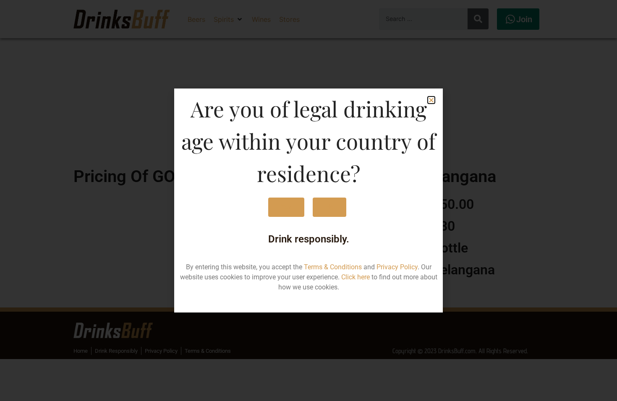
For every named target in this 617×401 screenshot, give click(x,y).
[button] (431, 100)
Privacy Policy (397, 267)
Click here (355, 277)
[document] (308, 200)
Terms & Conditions (333, 267)
